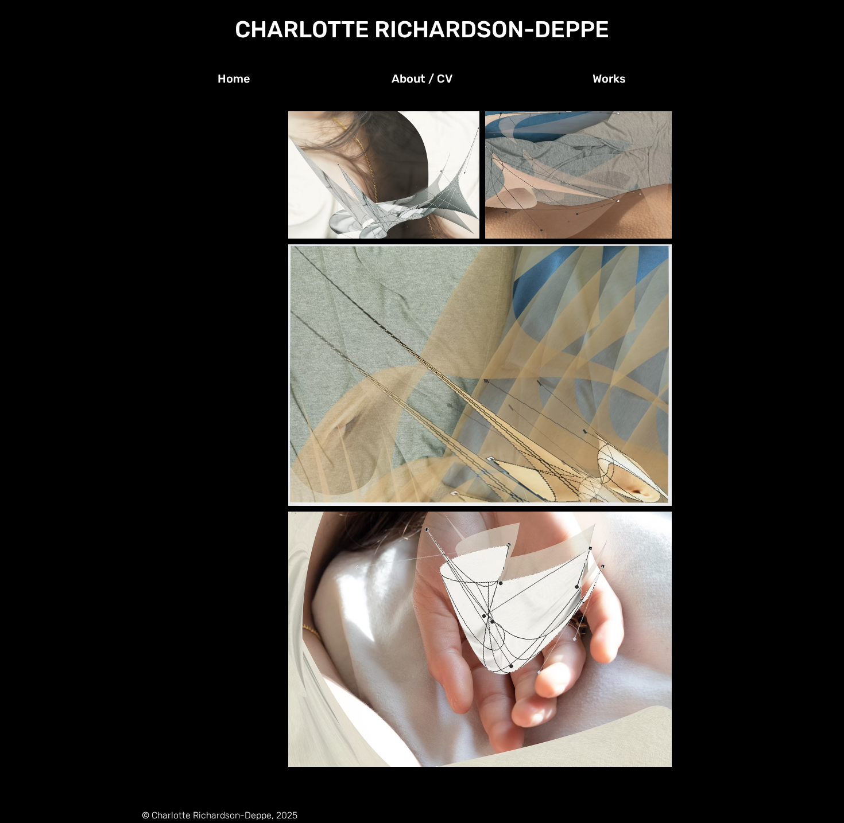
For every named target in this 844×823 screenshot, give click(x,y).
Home (160, 118)
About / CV (170, 136)
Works (160, 155)
